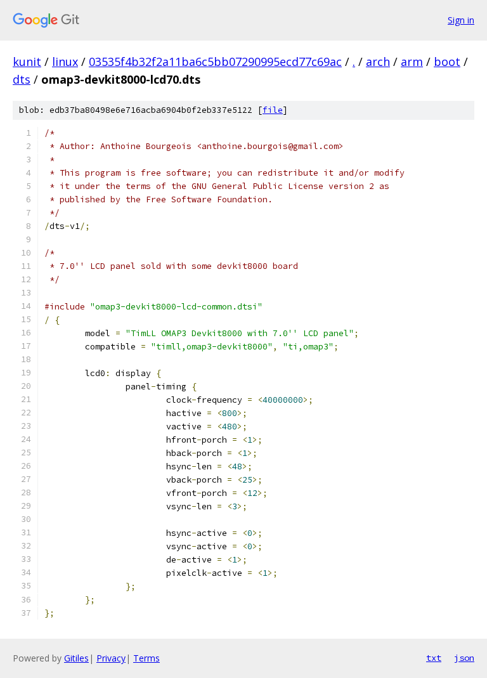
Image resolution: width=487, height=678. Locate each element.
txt (433, 657)
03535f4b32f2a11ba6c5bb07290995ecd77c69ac (215, 61)
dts (21, 79)
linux (65, 61)
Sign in (461, 20)
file (273, 110)
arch (378, 61)
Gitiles (76, 658)
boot (447, 61)
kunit (27, 61)
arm (412, 61)
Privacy (111, 658)
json (464, 657)
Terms (146, 658)
